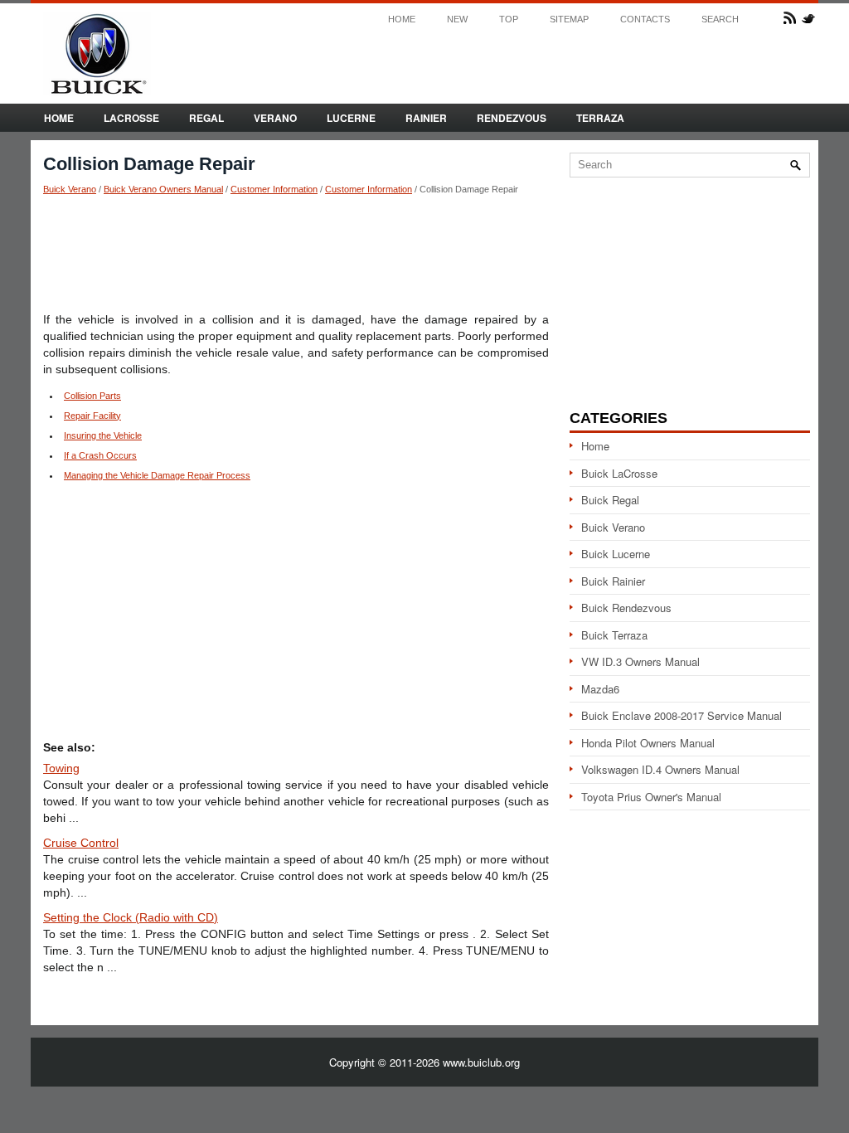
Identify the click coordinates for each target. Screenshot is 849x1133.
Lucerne (351, 117)
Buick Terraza (614, 635)
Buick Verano (69, 189)
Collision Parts (92, 396)
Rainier (426, 117)
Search (720, 19)
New (457, 19)
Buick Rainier (613, 581)
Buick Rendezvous (626, 607)
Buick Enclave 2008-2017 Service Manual (681, 715)
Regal (206, 117)
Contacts (645, 19)
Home (401, 19)
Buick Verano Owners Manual (163, 189)
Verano (275, 117)
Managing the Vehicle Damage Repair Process (157, 475)
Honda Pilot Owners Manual (648, 743)
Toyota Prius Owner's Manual (651, 797)
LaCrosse (131, 117)
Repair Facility (92, 416)
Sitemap (569, 19)
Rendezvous (511, 117)
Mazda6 (600, 689)
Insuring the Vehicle (103, 435)
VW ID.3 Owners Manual (640, 661)
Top (508, 19)
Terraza (600, 117)
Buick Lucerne (615, 554)
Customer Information (274, 189)
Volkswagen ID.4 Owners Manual (660, 769)
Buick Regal (610, 500)
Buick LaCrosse (619, 473)
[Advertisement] (296, 253)
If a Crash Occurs (100, 455)
